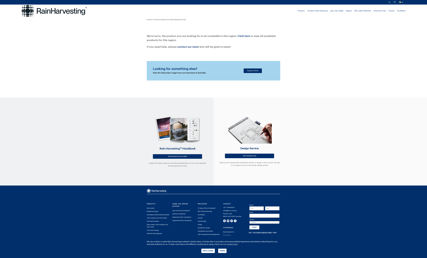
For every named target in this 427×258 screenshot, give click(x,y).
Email (254, 212)
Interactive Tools (380, 11)
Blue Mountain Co (228, 232)
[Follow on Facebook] (235, 221)
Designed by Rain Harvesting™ (182, 217)
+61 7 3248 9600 (229, 207)
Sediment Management (154, 233)
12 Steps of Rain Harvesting (317, 11)
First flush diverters (159, 19)
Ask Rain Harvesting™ (179, 214)
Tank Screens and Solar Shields (157, 218)
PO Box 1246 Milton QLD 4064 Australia (232, 215)
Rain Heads (150, 208)
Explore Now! (252, 71)
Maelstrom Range (152, 211)
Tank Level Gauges (153, 230)
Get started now (249, 156)
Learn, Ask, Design (336, 11)
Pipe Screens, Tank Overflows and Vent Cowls (157, 226)
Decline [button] (222, 251)
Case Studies (202, 221)
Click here (244, 36)
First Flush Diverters (153, 221)
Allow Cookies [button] (208, 251)
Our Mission (401, 11)
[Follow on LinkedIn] (224, 221)
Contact (391, 11)
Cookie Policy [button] (232, 244)
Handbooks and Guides (205, 231)
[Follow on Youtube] (228, 221)
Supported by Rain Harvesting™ (182, 220)
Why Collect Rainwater (362, 11)
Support (349, 11)
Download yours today (177, 156)
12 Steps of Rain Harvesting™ (207, 208)
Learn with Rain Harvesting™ (181, 210)
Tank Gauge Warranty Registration (209, 234)
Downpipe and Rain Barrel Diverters (158, 214)
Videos (200, 224)
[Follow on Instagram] (231, 221)
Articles (200, 218)
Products (301, 11)
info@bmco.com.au (230, 210)
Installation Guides (204, 228)
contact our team (188, 47)
